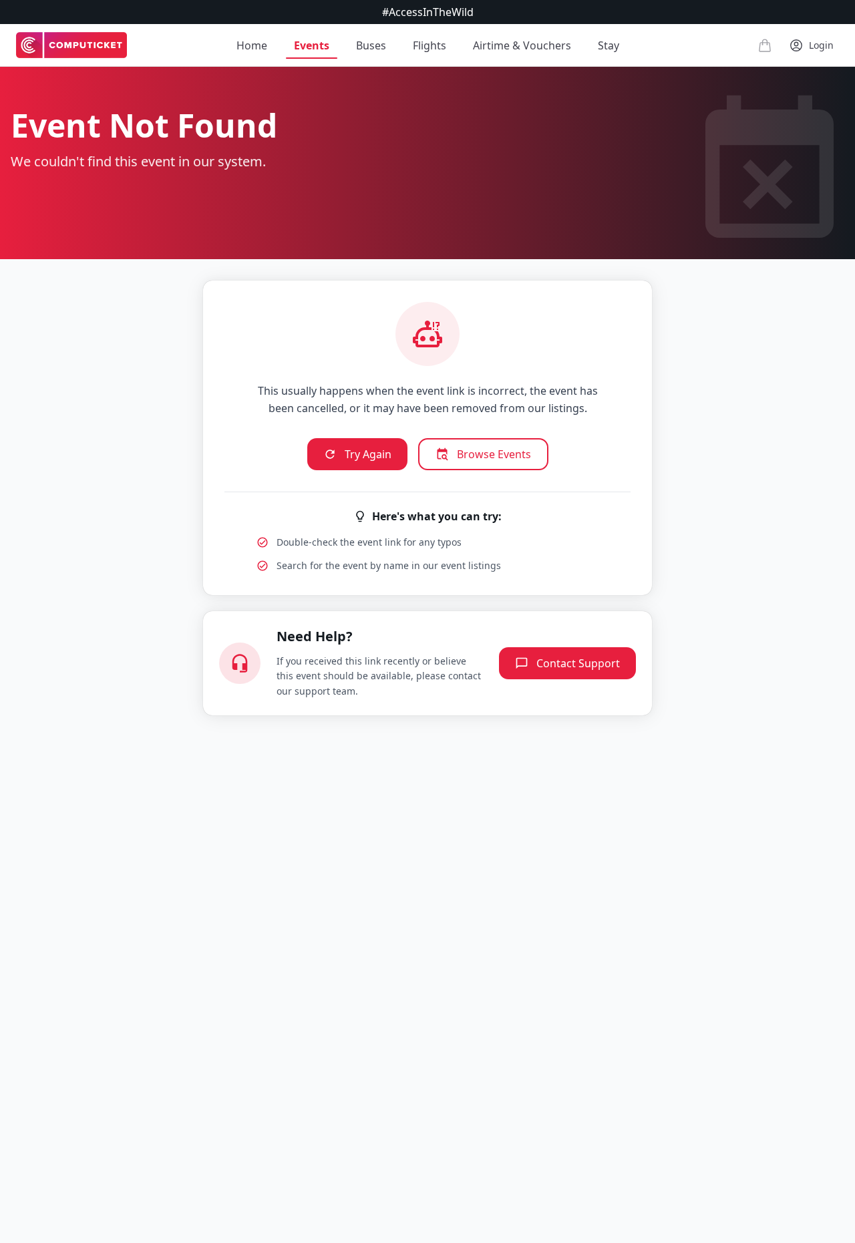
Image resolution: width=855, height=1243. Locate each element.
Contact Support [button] (578, 663)
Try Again (368, 454)
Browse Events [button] (494, 454)
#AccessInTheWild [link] (428, 12)
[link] (71, 45)
